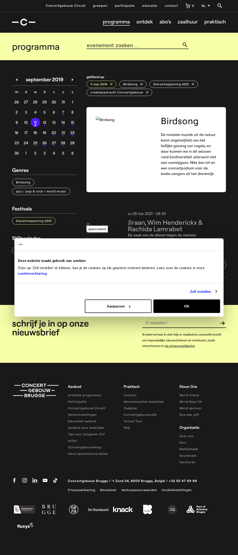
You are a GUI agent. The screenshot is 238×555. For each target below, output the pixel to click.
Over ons (186, 436)
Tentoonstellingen (82, 414)
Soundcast (188, 455)
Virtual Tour (133, 421)
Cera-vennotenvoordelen (88, 454)
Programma (116, 22)
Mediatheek (188, 449)
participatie (125, 5)
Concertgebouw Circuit (66, 5)
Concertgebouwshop (85, 447)
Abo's (165, 22)
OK (186, 306)
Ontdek (144, 22)
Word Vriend (189, 395)
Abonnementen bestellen (144, 401)
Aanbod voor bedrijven (86, 427)
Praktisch (215, 22)
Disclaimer (108, 490)
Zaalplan (130, 408)
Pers (182, 442)
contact (171, 5)
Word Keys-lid (190, 401)
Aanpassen (116, 306)
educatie (149, 5)
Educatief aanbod (82, 421)
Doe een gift (189, 414)
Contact (130, 395)
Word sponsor (190, 408)
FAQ (127, 427)
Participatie (77, 401)
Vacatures (187, 462)
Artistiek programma (84, 395)
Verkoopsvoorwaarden (139, 490)
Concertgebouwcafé (140, 414)
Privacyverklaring (81, 490)
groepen (100, 5)
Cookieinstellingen (177, 490)
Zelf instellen (200, 291)
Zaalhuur (188, 22)
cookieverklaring (32, 273)
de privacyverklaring (180, 346)
